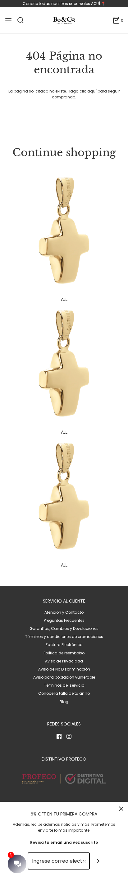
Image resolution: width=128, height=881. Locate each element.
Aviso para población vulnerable (64, 677)
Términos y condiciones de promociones (64, 636)
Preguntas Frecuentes (64, 620)
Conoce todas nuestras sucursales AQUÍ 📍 (64, 3)
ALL (64, 299)
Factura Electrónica (64, 644)
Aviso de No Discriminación (64, 669)
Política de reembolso (64, 653)
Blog (64, 701)
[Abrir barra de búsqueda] (23, 20)
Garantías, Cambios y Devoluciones (64, 628)
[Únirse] (98, 861)
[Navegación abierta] (8, 20)
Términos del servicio (64, 685)
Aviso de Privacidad (64, 661)
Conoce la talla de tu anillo (64, 693)
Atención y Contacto (64, 612)
